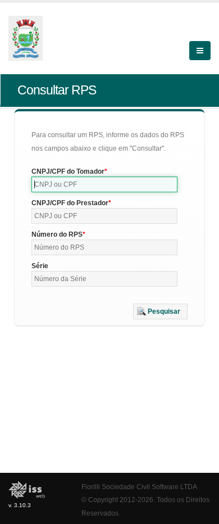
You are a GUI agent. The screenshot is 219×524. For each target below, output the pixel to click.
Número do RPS (57, 234)
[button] (160, 311)
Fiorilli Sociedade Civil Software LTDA (139, 486)
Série (39, 266)
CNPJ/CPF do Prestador (69, 203)
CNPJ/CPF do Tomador (67, 171)
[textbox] (104, 184)
